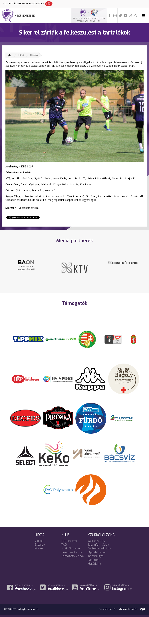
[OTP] (60, 339)
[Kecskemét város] (133, 339)
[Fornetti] (90, 489)
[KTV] (74, 267)
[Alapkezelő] (86, 453)
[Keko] (54, 453)
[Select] (25, 453)
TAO (64, 545)
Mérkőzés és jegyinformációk (98, 543)
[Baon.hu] (26, 265)
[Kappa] (90, 379)
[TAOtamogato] (58, 489)
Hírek (21, 55)
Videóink (93, 560)
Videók (39, 541)
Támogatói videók (72, 556)
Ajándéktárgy (97, 552)
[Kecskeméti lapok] (123, 262)
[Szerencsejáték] (28, 339)
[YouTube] (125, 15)
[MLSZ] (87, 339)
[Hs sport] (58, 379)
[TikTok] (130, 15)
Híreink (34, 55)
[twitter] (120, 15)
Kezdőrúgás (96, 556)
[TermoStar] (123, 418)
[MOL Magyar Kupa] (113, 339)
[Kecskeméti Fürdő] (90, 418)
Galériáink (94, 564)
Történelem (69, 541)
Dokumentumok (71, 552)
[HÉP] (25, 379)
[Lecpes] (25, 418)
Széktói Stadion (71, 548)
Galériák (40, 545)
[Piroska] (58, 418)
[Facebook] (109, 15)
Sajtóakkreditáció (99, 548)
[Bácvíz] (119, 453)
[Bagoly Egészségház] (123, 379)
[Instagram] (115, 15)
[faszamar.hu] (141, 609)
